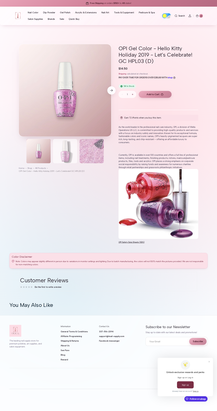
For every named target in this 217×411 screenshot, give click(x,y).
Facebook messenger (109, 341)
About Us (65, 345)
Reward (64, 359)
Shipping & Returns (70, 341)
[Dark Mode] (166, 15)
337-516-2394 (106, 331)
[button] (179, 16)
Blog (63, 355)
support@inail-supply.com (111, 336)
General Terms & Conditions (74, 331)
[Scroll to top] (210, 404)
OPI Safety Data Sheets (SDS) (131, 242)
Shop (29, 168)
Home (21, 168)
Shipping (122, 74)
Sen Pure (65, 350)
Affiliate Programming (71, 336)
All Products (40, 168)
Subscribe (198, 341)
